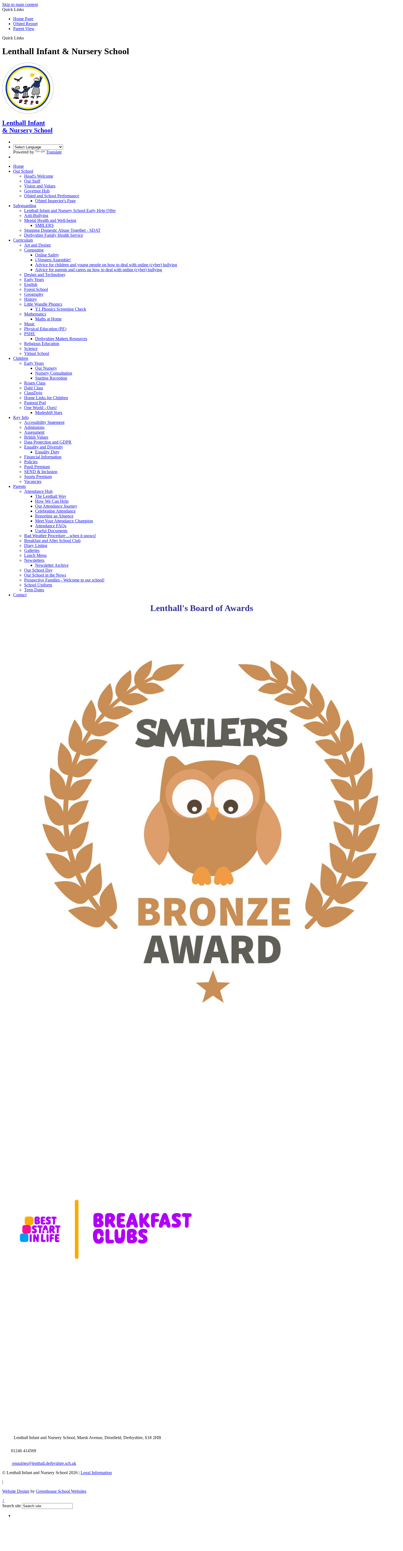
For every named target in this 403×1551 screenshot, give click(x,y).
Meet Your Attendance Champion (64, 521)
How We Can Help (52, 501)
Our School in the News (45, 575)
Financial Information (42, 457)
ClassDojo (33, 392)
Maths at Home (48, 319)
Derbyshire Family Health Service (53, 235)
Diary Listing (35, 545)
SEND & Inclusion (40, 471)
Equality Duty (47, 452)
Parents (19, 486)
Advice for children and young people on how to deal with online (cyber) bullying (106, 264)
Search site (11, 1505)
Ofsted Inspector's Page (55, 200)
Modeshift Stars (48, 412)
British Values (36, 437)
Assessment (34, 432)
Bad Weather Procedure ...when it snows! (60, 535)
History (30, 299)
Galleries (31, 550)
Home (18, 166)
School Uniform (38, 585)
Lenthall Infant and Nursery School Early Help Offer (70, 210)
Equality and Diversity (43, 447)
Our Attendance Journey (56, 506)
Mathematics (35, 314)
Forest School (36, 289)
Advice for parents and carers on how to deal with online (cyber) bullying (98, 269)
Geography (34, 294)
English (30, 284)
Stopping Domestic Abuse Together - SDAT (62, 230)
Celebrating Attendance (55, 511)
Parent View (24, 28)
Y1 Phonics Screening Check (60, 309)
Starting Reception (51, 378)
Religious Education (41, 343)
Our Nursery (46, 368)
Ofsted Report (25, 23)
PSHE (29, 333)
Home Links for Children (46, 397)
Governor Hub (37, 191)
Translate (54, 152)
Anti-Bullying (36, 215)
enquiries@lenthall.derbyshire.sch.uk (43, 1463)
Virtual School (36, 353)
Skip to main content (20, 4)
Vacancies (32, 481)
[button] (26, 37)
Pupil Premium (37, 466)
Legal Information (96, 1472)
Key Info (21, 417)
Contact (20, 594)
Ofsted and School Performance (51, 195)
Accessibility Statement (44, 422)
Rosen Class (35, 383)
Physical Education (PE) (45, 328)
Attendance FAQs (50, 525)
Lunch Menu (35, 555)
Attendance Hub (38, 491)
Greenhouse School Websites (61, 1491)
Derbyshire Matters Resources (61, 338)
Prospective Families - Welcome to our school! (64, 580)
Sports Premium (38, 476)
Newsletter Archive (52, 565)
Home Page (23, 18)
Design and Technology (45, 274)
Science (31, 348)
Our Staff (32, 181)
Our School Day (38, 570)
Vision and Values (39, 186)
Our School (23, 171)
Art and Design (37, 245)
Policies (31, 461)
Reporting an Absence (54, 516)
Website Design (15, 1491)
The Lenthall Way (50, 496)
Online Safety (47, 255)
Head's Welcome (38, 176)
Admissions (34, 427)
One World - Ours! (40, 407)
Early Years (34, 279)
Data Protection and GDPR (48, 442)
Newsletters (34, 560)
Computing (34, 250)
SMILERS (44, 225)
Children (20, 358)
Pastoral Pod (35, 402)
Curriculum (23, 240)
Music (29, 324)
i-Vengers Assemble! (53, 259)
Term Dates (34, 590)
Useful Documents (51, 530)
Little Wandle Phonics (43, 304)
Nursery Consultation (53, 373)
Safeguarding (24, 205)
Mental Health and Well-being (50, 220)
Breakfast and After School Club (52, 540)
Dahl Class (33, 388)
